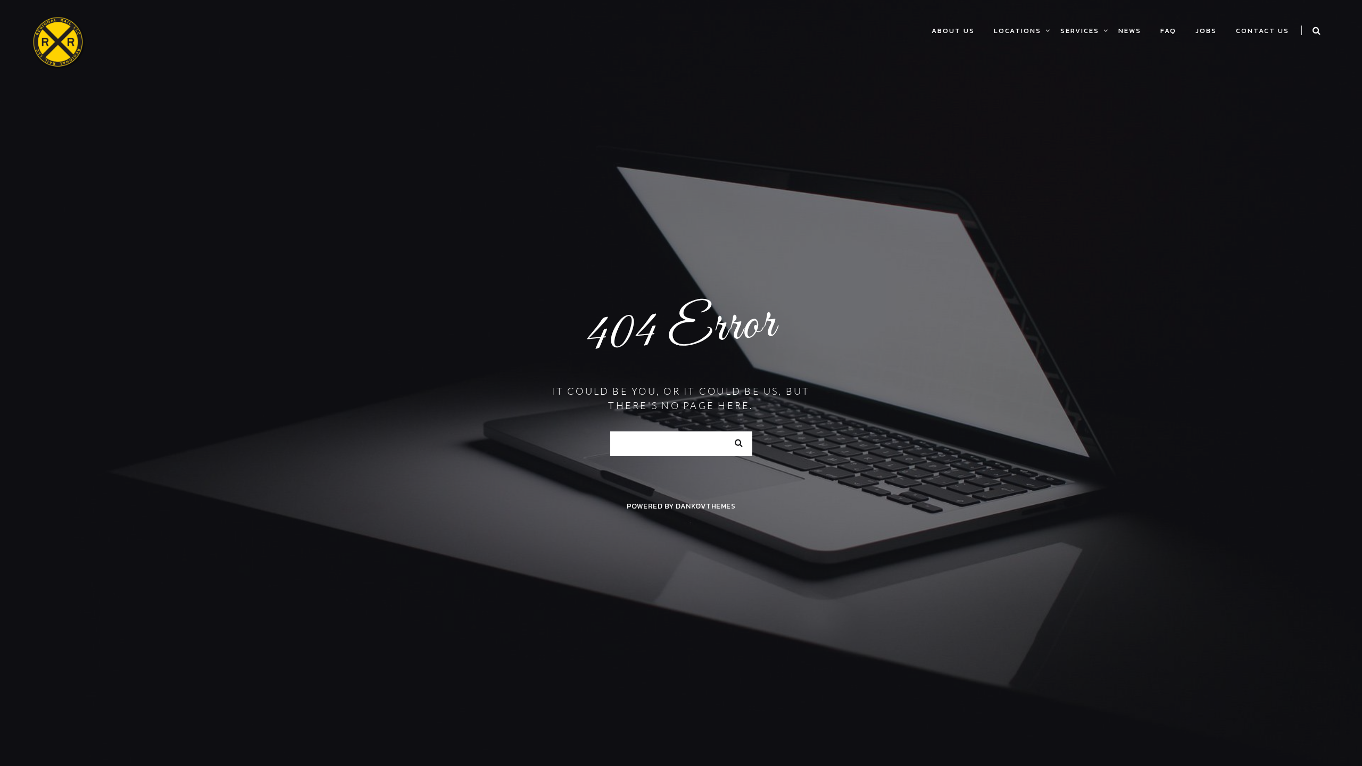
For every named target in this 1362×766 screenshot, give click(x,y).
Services (1079, 31)
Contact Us (1262, 31)
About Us (953, 31)
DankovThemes (705, 506)
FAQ (1168, 31)
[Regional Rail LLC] (59, 41)
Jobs (1206, 31)
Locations (1017, 31)
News (1129, 31)
